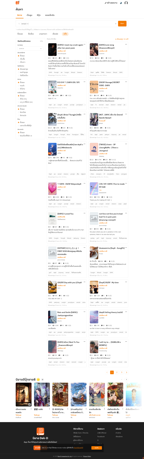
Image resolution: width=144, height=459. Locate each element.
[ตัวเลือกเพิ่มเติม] (84, 44)
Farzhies (101, 91)
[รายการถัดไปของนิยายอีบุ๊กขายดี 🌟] (126, 379)
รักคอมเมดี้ (102, 121)
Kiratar (101, 253)
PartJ (58, 288)
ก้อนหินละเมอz (61, 219)
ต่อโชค (59, 153)
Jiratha (109, 417)
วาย (100, 190)
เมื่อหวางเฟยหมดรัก (21, 411)
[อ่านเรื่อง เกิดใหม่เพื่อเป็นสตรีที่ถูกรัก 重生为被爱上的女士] (115, 394)
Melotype (101, 288)
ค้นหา (122, 23)
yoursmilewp (103, 225)
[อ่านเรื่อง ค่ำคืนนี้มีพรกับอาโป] (134, 394)
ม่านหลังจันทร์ (38, 417)
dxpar (59, 189)
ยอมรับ (97, 448)
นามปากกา (43, 34)
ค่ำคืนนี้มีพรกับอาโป (132, 411)
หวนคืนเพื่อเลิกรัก (95, 411)
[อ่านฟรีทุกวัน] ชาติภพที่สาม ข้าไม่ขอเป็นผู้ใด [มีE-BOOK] (77, 411)
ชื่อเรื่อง (31, 34)
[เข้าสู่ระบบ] (126, 3)
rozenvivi (101, 53)
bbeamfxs (60, 88)
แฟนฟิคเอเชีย (61, 217)
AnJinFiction (60, 123)
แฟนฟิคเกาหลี (61, 51)
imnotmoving (103, 351)
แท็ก (65, 34)
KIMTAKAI (92, 417)
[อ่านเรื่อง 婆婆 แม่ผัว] (42, 394)
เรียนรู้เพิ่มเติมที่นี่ (78, 448)
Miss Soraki (55, 417)
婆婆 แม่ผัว (38, 409)
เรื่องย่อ (55, 34)
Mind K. (59, 321)
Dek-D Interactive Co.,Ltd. (65, 456)
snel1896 (101, 318)
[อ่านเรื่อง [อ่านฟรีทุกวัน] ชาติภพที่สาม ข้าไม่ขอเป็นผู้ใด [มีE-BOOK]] (79, 394)
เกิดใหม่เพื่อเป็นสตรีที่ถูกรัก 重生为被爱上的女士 (114, 411)
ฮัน (71, 417)
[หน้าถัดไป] (126, 372)
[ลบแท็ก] (27, 23)
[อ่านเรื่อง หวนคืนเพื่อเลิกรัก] (97, 394)
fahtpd (101, 123)
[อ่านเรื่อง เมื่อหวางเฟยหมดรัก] (24, 394)
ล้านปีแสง (18, 417)
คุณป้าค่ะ (128, 417)
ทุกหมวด (21, 48)
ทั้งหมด (20, 34)
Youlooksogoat (61, 53)
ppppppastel (102, 192)
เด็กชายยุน (60, 351)
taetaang (101, 156)
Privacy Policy (87, 456)
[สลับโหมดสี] (121, 3)
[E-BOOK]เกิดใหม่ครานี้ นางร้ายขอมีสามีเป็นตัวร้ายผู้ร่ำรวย (58, 411)
